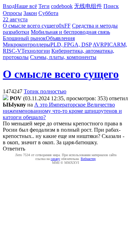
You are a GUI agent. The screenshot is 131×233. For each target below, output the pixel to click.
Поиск (111, 6)
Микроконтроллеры (26, 45)
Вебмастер (88, 159)
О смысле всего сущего (31, 26)
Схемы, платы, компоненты (63, 57)
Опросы (12, 13)
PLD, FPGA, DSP (71, 45)
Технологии (35, 51)
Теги (44, 6)
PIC (108, 45)
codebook (62, 6)
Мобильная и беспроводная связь (70, 32)
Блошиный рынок (24, 38)
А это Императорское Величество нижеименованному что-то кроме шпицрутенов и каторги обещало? (62, 111)
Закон (30, 13)
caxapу (55, 159)
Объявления (60, 38)
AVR (98, 45)
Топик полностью (45, 91)
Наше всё (26, 6)
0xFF (65, 26)
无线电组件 (88, 6)
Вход (9, 6)
